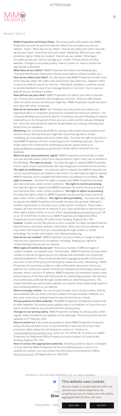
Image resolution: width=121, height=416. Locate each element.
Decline (74, 405)
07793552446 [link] (60, 5)
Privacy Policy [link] (42, 405)
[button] (114, 17)
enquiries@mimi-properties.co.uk (81, 212)
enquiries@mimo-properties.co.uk (33, 148)
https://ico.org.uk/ (24, 354)
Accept (101, 405)
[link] (15, 17)
